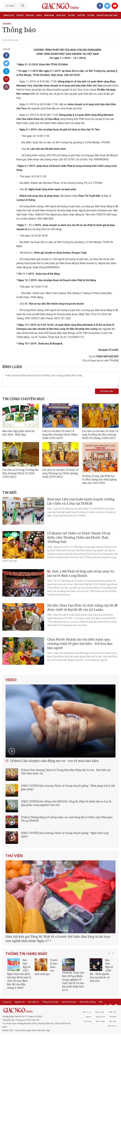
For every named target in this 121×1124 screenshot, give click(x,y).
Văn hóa (30, 15)
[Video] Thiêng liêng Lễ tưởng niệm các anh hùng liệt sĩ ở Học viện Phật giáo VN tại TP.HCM (66, 818)
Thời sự (19, 15)
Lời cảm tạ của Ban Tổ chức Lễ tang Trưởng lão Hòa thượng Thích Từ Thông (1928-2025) (100, 434)
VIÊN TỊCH (112, 1012)
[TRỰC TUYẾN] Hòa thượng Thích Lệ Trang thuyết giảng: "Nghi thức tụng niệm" (65, 834)
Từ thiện (17, 22)
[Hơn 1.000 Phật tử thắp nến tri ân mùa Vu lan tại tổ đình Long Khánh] (23, 583)
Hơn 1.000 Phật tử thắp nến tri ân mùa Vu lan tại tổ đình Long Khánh (80, 573)
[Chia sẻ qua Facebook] (6, 55)
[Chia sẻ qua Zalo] (6, 71)
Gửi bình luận (106, 391)
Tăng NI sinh (100, 1017)
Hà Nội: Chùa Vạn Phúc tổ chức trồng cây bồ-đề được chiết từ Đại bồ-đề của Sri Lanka (82, 607)
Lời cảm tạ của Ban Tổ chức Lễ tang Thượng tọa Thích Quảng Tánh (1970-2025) (60, 473)
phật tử (88, 1017)
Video (39, 15)
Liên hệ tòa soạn (69, 1002)
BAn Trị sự (87, 1012)
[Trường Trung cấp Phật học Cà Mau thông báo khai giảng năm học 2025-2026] (100, 457)
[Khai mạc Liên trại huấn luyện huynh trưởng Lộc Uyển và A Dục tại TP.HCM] (23, 511)
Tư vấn (71, 15)
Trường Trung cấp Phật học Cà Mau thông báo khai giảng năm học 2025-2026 (99, 479)
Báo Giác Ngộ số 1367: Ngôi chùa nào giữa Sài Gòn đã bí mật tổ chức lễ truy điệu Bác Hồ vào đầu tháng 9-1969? (19, 974)
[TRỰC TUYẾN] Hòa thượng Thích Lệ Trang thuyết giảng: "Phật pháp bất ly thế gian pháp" (68, 787)
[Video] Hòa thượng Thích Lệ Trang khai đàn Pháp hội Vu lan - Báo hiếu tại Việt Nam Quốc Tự (65, 771)
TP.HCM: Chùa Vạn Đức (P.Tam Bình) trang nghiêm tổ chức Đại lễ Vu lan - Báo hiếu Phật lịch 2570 (73, 981)
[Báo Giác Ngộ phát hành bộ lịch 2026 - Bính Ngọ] (20, 415)
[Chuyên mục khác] (115, 22)
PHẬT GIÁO (99, 1012)
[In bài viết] (6, 87)
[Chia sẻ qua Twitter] (6, 63)
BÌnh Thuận (100, 1021)
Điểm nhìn (49, 15)
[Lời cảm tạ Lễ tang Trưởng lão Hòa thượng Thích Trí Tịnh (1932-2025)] (20, 454)
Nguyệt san (19, 1002)
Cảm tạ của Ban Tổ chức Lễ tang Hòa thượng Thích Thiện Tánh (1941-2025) (60, 434)
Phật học (61, 15)
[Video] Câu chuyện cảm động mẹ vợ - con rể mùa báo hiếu (54, 761)
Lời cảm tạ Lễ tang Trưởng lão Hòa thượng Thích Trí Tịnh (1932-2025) (20, 473)
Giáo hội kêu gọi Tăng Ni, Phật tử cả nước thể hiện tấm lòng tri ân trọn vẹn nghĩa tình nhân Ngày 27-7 (58, 938)
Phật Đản (113, 1017)
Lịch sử (6, 22)
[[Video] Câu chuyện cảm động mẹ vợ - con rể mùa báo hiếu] (60, 721)
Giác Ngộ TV (33, 1002)
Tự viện (90, 15)
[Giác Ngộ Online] (37, 1010)
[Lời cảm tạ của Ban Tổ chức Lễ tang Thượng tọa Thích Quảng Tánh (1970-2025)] (60, 454)
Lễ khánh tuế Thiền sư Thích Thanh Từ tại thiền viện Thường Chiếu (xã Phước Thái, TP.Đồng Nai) (78, 537)
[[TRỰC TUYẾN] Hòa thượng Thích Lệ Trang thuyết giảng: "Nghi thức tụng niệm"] (12, 837)
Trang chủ (8, 15)
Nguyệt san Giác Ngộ (107, 15)
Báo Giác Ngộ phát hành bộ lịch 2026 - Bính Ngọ (18, 432)
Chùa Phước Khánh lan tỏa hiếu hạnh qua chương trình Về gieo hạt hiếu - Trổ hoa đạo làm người (79, 643)
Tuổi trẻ (81, 15)
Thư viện (14, 856)
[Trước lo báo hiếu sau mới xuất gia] (41, 964)
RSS (100, 1002)
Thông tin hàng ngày (26, 953)
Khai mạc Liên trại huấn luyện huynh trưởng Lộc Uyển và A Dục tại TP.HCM (81, 501)
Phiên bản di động (87, 1002)
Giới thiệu (113, 1021)
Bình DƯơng (112, 1026)
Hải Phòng (88, 1021)
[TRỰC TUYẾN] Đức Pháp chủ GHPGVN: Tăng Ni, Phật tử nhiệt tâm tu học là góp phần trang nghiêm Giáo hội (66, 803)
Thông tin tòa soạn (50, 1002)
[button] (110, 973)
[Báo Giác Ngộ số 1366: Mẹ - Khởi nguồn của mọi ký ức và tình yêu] (96, 964)
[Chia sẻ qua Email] (6, 79)
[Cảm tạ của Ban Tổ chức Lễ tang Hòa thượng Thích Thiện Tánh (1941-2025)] (60, 415)
